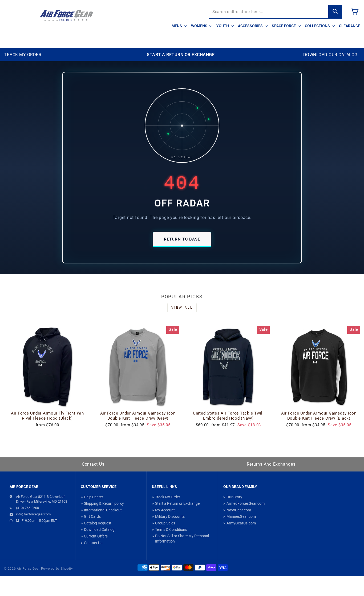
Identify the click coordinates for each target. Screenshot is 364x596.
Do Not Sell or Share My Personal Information (182, 538)
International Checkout (103, 510)
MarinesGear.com (241, 516)
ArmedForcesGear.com (246, 503)
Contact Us (93, 464)
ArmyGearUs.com (241, 523)
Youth (223, 26)
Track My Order (167, 497)
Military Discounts (170, 516)
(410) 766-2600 (27, 508)
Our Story (234, 497)
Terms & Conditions (171, 529)
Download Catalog (99, 529)
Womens (199, 26)
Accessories (251, 26)
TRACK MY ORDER (22, 54)
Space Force (284, 26)
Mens (177, 26)
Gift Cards (92, 516)
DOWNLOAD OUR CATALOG (330, 54)
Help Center (93, 497)
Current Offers (96, 536)
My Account (165, 510)
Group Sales (165, 523)
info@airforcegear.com (33, 514)
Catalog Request (97, 523)
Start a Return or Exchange (177, 503)
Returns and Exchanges (271, 464)
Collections (318, 26)
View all (182, 307)
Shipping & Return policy (104, 503)
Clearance (349, 26)
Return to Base (182, 239)
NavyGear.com (239, 510)
